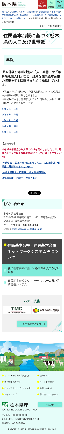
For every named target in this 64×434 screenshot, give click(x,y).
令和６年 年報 (10, 114)
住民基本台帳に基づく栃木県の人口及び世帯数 (34, 270)
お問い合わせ (46, 388)
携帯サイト (45, 375)
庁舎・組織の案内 (28, 12)
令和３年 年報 (10, 132)
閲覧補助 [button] (51, 7)
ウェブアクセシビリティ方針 (17, 388)
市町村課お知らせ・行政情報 (15, 15)
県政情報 (14, 12)
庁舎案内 (50, 404)
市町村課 (56, 12)
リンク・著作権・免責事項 (16, 375)
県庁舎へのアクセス (49, 394)
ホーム (5, 12)
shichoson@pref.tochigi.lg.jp (27, 228)
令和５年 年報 (10, 120)
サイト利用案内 (47, 382)
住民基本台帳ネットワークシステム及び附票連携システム (34, 282)
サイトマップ (10, 394)
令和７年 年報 (10, 109)
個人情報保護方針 (12, 382)
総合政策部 (44, 12)
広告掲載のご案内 (32, 324)
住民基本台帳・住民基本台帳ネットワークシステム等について (33, 251)
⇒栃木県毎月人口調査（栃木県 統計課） (24, 172)
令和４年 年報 (10, 126)
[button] (42, 4)
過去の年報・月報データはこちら (20, 178)
